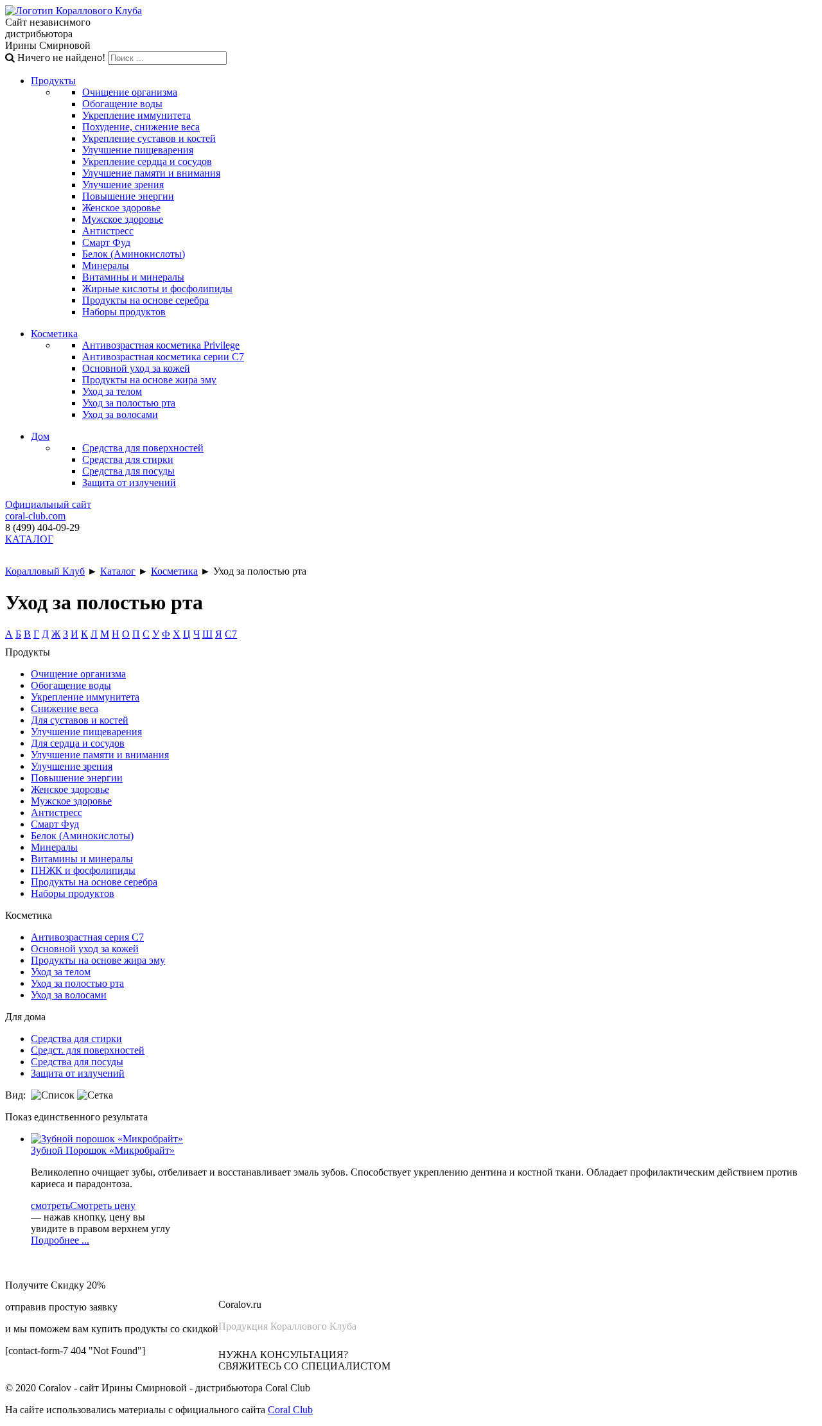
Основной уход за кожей (136, 368)
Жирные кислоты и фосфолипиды (157, 288)
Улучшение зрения (123, 184)
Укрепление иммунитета (136, 115)
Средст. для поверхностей (87, 1050)
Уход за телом (112, 391)
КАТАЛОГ (29, 539)
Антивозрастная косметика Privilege (161, 345)
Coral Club (290, 1409)
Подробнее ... (60, 1240)
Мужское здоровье (122, 219)
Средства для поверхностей (143, 447)
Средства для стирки (127, 459)
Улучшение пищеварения (137, 149)
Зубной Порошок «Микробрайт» (103, 1150)
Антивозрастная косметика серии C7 (163, 356)
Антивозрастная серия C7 (87, 937)
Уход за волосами (120, 414)
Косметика (54, 333)
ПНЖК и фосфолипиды (83, 870)
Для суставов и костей (79, 720)
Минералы (105, 265)
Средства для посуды (128, 470)
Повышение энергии (128, 196)
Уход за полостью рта (128, 402)
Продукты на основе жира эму (149, 379)
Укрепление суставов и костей (149, 138)
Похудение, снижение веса (141, 126)
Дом (40, 436)
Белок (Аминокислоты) (133, 253)
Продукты (53, 80)
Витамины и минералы (133, 277)
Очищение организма (129, 92)
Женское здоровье (121, 207)
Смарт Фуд (106, 242)
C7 (231, 634)
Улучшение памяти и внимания (151, 173)
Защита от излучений (129, 482)
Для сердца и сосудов (78, 743)
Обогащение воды (122, 103)
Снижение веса (64, 708)
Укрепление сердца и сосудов (147, 161)
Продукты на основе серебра (145, 300)
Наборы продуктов (124, 311)
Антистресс (108, 230)
